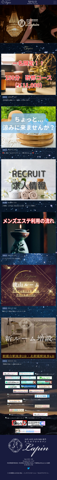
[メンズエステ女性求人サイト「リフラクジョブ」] (20, 396)
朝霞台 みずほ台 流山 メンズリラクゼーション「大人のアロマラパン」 (6, 2)
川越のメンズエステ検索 (36, 426)
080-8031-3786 (33, 1)
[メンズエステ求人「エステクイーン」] (42, 406)
